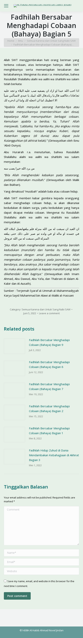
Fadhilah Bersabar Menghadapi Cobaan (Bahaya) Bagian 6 (49, 364)
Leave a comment (49, 313)
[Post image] (14, 346)
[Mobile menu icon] (6, 5)
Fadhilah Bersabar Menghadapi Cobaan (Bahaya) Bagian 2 (49, 408)
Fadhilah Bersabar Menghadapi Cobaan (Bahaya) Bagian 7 (49, 386)
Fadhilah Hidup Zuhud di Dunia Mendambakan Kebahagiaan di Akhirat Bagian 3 (54, 455)
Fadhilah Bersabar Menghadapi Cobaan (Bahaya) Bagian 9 (49, 342)
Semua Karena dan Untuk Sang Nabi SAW (46, 309)
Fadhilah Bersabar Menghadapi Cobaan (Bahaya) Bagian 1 (49, 430)
